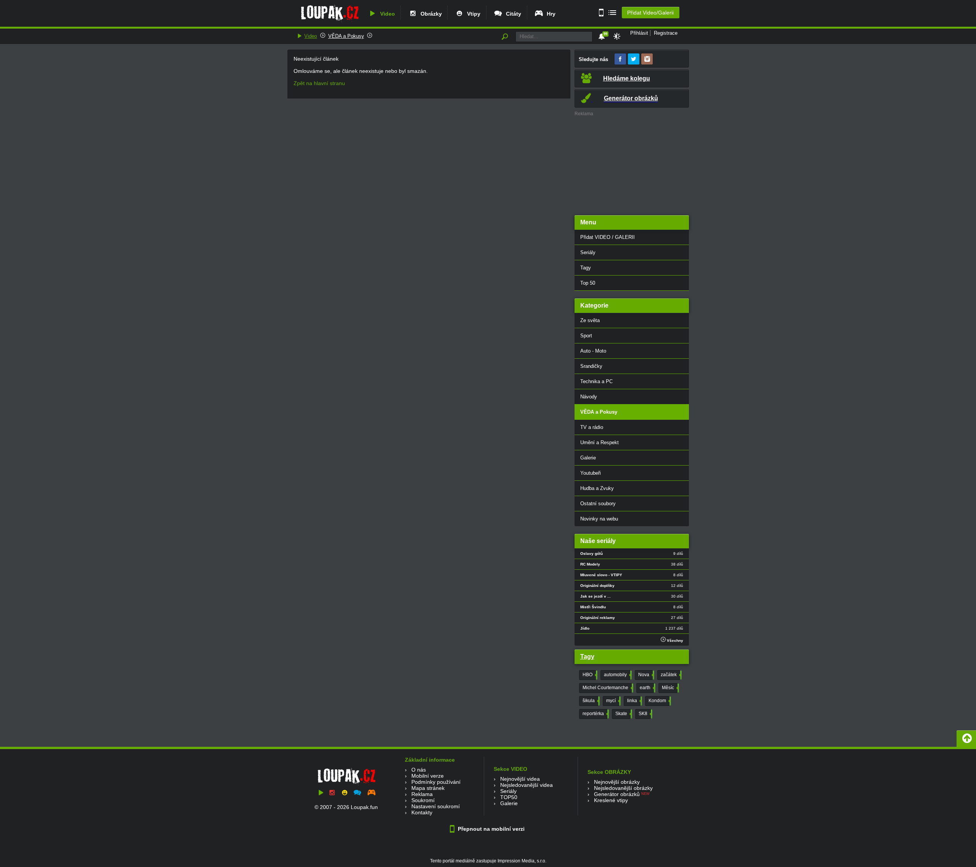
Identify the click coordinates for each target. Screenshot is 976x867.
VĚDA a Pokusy (346, 36)
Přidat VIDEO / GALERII (607, 237)
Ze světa (590, 320)
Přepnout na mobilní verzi (490, 829)
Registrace (665, 33)
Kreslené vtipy (611, 800)
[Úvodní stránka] (329, 22)
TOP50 (508, 797)
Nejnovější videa (520, 779)
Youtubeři (590, 473)
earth (647, 687)
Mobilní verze (427, 776)
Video (386, 14)
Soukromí (423, 800)
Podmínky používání (436, 782)
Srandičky (591, 366)
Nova (645, 674)
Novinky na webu (599, 519)
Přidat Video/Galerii (650, 13)
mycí (612, 700)
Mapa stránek (428, 788)
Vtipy (472, 14)
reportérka (595, 713)
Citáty (512, 14)
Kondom (659, 700)
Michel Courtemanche (607, 687)
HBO (589, 674)
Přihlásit (639, 33)
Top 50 (587, 283)
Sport (586, 335)
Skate (623, 713)
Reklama (422, 794)
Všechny (674, 640)
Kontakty (421, 812)
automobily (617, 674)
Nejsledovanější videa (526, 785)
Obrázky (429, 14)
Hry (549, 14)
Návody (588, 397)
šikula (590, 700)
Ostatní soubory (598, 503)
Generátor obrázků (617, 794)
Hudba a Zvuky (597, 488)
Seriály (588, 252)
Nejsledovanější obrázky (623, 788)
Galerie (588, 458)
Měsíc (669, 687)
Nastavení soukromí (435, 806)
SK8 (645, 713)
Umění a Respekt (599, 442)
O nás (418, 770)
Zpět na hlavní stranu (319, 83)
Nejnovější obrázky (617, 782)
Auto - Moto (593, 351)
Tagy (585, 268)
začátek (670, 674)
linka (633, 700)
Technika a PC (596, 381)
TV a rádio (591, 427)
